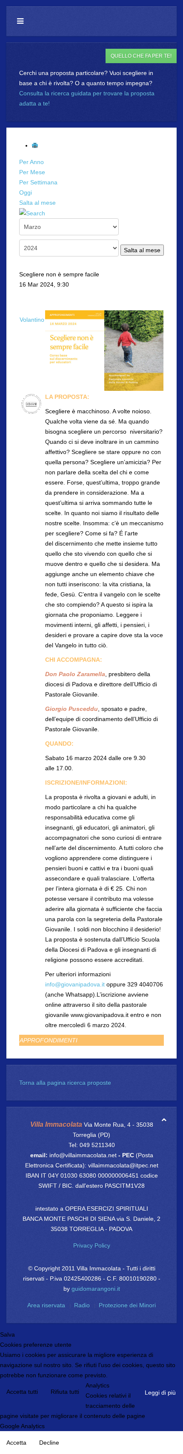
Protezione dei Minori (127, 1305)
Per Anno (31, 162)
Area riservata (46, 1305)
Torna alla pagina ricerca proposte (65, 1082)
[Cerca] (32, 212)
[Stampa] (36, 145)
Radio (82, 1305)
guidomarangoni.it (95, 1288)
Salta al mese (37, 202)
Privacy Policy (91, 1245)
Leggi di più (160, 1392)
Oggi (25, 192)
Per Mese (32, 172)
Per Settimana (38, 182)
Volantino (32, 319)
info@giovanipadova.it (75, 984)
